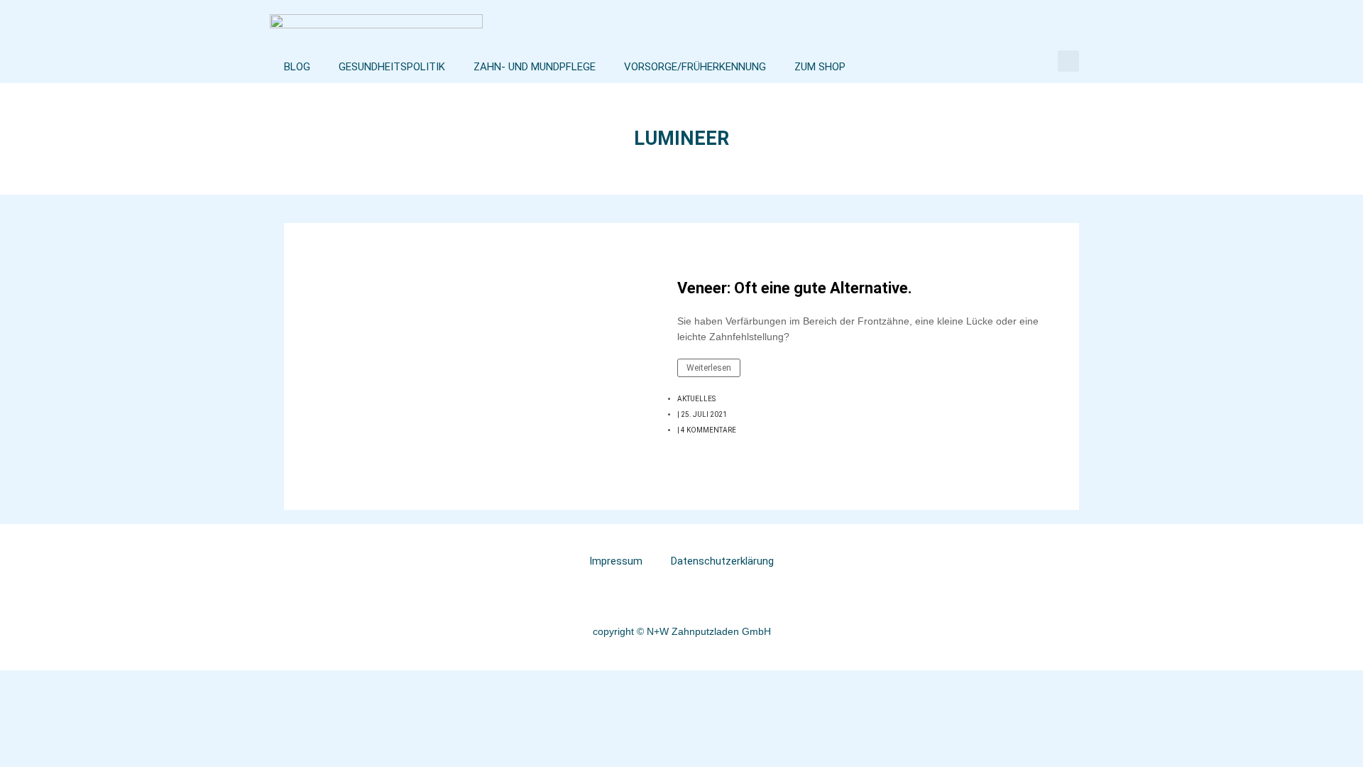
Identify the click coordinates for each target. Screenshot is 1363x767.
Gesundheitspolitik (392, 66)
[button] (1068, 61)
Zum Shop (819, 66)
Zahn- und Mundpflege (535, 66)
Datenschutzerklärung (722, 561)
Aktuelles (696, 399)
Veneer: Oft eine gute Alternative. (794, 288)
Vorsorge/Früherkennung (695, 66)
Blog (297, 66)
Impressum (615, 561)
